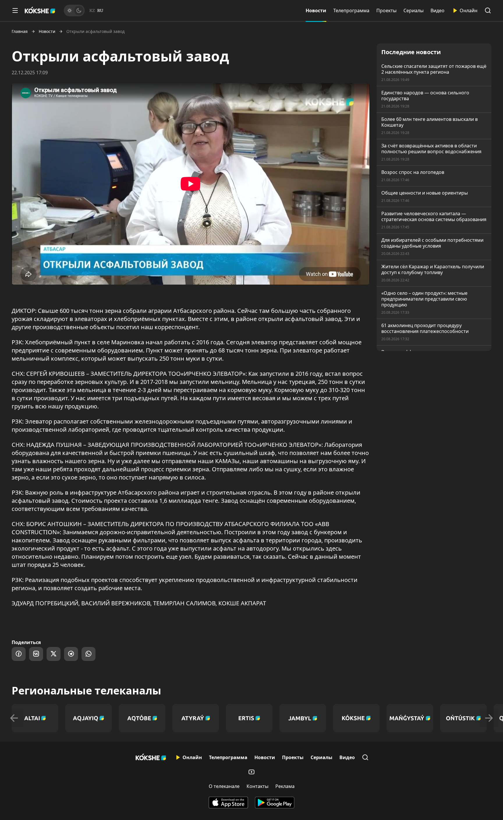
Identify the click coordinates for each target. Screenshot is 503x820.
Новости (316, 10)
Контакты (257, 786)
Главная (20, 31)
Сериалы (413, 10)
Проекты (386, 10)
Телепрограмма (351, 10)
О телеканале (224, 786)
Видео (437, 10)
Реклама (285, 786)
